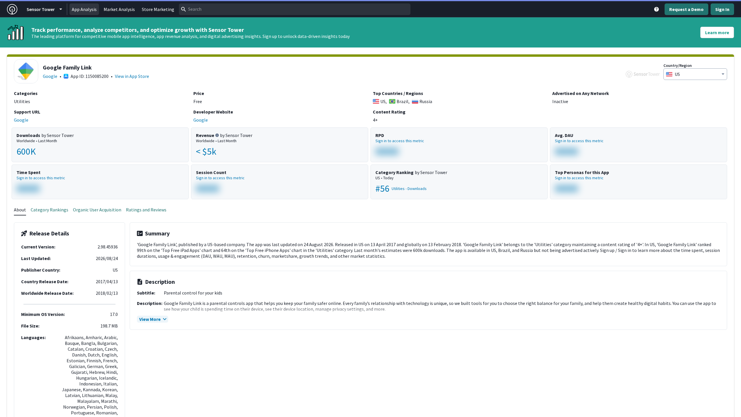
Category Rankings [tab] (49, 210)
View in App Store (132, 76)
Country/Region (677, 65)
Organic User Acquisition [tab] (97, 210)
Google (50, 76)
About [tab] (20, 210)
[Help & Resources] (656, 9)
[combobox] (294, 9)
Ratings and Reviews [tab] (146, 210)
